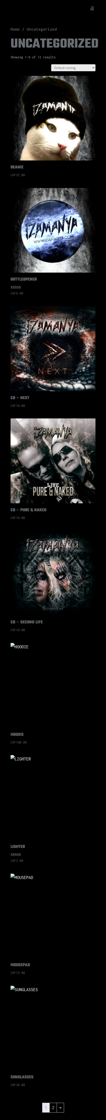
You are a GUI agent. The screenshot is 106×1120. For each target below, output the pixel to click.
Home (15, 29)
